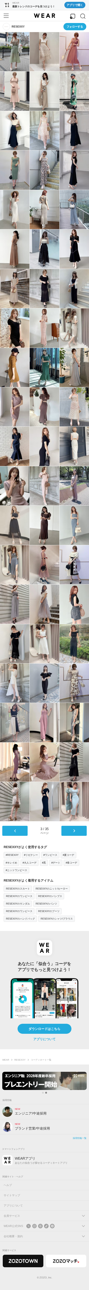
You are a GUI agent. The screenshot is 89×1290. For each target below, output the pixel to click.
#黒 (44, 862)
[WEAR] (44, 15)
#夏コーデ (68, 855)
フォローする (75, 26)
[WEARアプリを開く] (72, 16)
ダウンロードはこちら (44, 1029)
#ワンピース (50, 855)
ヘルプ (8, 1185)
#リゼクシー (31, 855)
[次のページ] (74, 831)
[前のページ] (15, 831)
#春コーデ (71, 862)
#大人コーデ (30, 862)
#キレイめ (11, 862)
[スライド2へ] (46, 1093)
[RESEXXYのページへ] (6, 26)
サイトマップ (12, 1195)
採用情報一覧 (79, 1138)
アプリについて (44, 1039)
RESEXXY (20, 1060)
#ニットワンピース (16, 870)
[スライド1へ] (43, 1093)
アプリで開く (75, 5)
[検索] (82, 16)
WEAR (5, 1060)
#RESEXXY (12, 855)
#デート (55, 862)
